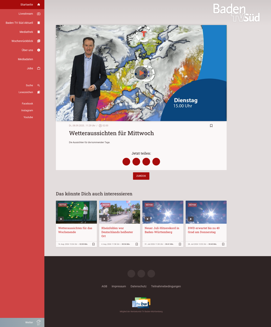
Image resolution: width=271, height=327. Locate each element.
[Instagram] (141, 273)
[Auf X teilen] (136, 161)
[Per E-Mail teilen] (156, 161)
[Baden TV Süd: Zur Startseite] (236, 12)
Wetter (62, 205)
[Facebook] (131, 273)
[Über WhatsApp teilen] (146, 161)
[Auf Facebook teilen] (126, 161)
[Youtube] (151, 273)
